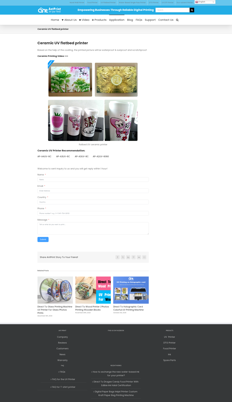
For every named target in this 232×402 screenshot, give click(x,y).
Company (62, 336)
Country (41, 197)
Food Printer (169, 348)
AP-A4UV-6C (44, 156)
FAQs (62, 371)
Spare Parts (169, 360)
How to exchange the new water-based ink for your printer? (116, 373)
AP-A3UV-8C (82, 156)
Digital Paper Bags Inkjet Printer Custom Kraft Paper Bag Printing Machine (116, 393)
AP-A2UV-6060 (101, 156)
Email (40, 185)
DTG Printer (169, 342)
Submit (43, 239)
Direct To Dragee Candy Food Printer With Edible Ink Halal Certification (116, 383)
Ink (169, 354)
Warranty (62, 360)
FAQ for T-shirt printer (63, 386)
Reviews (62, 342)
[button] (177, 20)
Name (40, 174)
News (62, 354)
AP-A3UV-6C (63, 156)
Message (42, 219)
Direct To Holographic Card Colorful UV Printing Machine (128, 308)
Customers (62, 348)
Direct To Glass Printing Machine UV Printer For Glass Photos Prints (54, 309)
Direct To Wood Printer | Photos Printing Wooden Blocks (92, 308)
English (201, 2)
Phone (40, 208)
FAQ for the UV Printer (63, 379)
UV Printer (169, 336)
